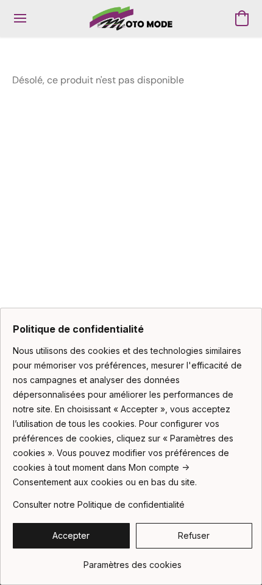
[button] (131, 18)
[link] (132, 560)
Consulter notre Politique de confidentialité (99, 504)
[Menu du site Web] (20, 18)
